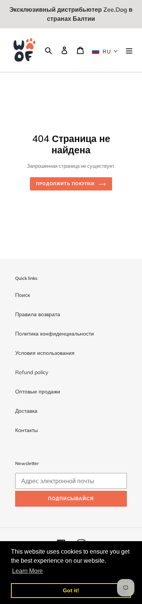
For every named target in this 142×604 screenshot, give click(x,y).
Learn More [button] (27, 571)
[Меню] (129, 50)
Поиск (22, 295)
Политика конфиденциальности (54, 333)
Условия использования (45, 353)
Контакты (26, 430)
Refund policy (31, 372)
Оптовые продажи (37, 391)
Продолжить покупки (65, 183)
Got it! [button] (71, 590)
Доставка (26, 410)
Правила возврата (37, 314)
